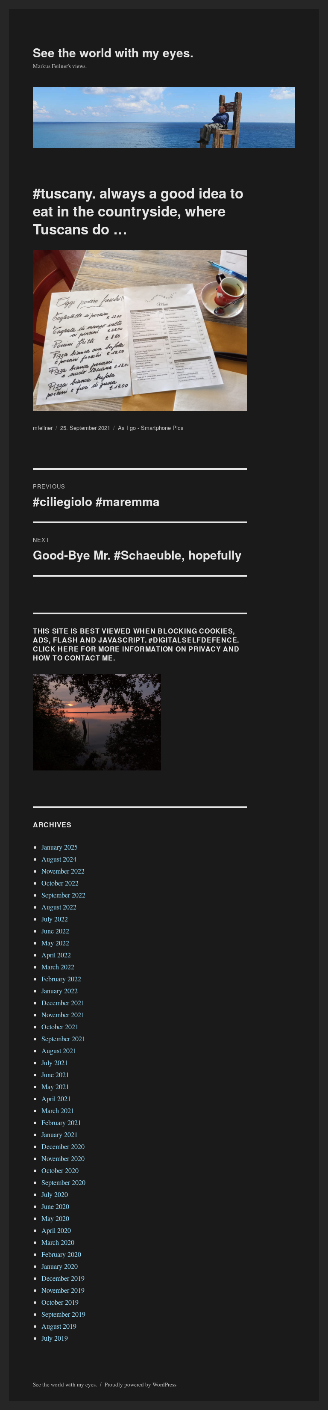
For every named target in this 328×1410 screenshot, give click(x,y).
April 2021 (56, 1098)
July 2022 (54, 918)
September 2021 (63, 1038)
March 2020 (57, 1242)
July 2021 (54, 1062)
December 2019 (63, 1278)
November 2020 (63, 1158)
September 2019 (63, 1313)
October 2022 (60, 882)
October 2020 (60, 1170)
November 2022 (63, 870)
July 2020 (54, 1194)
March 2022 (57, 966)
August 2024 (58, 858)
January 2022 (59, 990)
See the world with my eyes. (113, 52)
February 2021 (61, 1122)
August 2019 (58, 1325)
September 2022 (63, 894)
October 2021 (60, 1026)
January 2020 (59, 1266)
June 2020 (55, 1206)
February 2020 (61, 1254)
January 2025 (59, 846)
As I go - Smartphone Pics (151, 428)
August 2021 (58, 1050)
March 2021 (57, 1110)
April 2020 (56, 1230)
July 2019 (54, 1337)
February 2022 (61, 978)
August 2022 (58, 906)
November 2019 (63, 1290)
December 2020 (63, 1146)
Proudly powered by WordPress (140, 1384)
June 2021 (55, 1074)
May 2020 (55, 1218)
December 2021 (63, 1002)
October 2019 (60, 1301)
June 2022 (55, 930)
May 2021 (55, 1086)
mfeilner (43, 428)
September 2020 (63, 1182)
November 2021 (63, 1014)
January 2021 (59, 1134)
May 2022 (55, 942)
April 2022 (56, 954)
